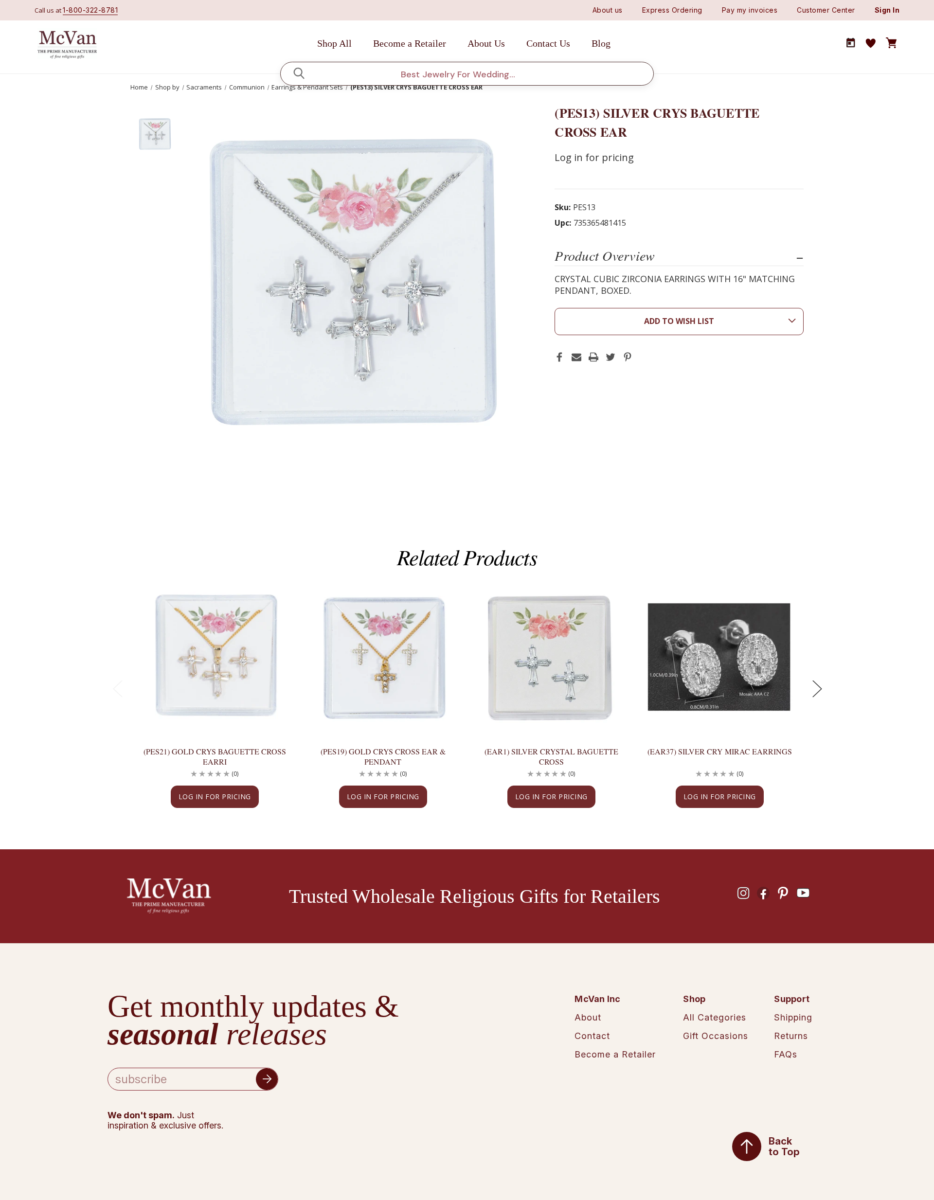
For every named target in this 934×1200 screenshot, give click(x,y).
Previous (117, 688)
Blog (601, 43)
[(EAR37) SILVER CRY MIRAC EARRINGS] (719, 656)
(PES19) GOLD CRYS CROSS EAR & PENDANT (383, 756)
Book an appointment (851, 43)
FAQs (785, 1054)
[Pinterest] (627, 357)
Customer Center (826, 10)
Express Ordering (672, 10)
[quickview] (269, 622)
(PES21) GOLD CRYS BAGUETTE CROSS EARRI (215, 756)
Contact (592, 1036)
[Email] (576, 357)
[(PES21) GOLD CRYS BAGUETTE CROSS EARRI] (214, 656)
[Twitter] (610, 357)
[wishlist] (870, 43)
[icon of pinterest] (783, 893)
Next (816, 688)
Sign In (887, 10)
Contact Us (548, 43)
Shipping (793, 1017)
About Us (486, 43)
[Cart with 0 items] (891, 43)
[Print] (593, 357)
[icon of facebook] (763, 893)
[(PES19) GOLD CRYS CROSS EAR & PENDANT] (382, 656)
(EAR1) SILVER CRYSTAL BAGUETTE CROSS (551, 756)
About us (608, 10)
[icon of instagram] (743, 893)
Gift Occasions (715, 1036)
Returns (791, 1036)
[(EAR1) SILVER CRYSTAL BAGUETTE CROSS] (551, 656)
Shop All (334, 43)
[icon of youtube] (803, 893)
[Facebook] (559, 357)
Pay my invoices (750, 10)
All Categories (714, 1017)
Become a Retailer (409, 43)
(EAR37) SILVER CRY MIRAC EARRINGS (719, 751)
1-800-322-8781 (90, 10)
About (588, 1017)
